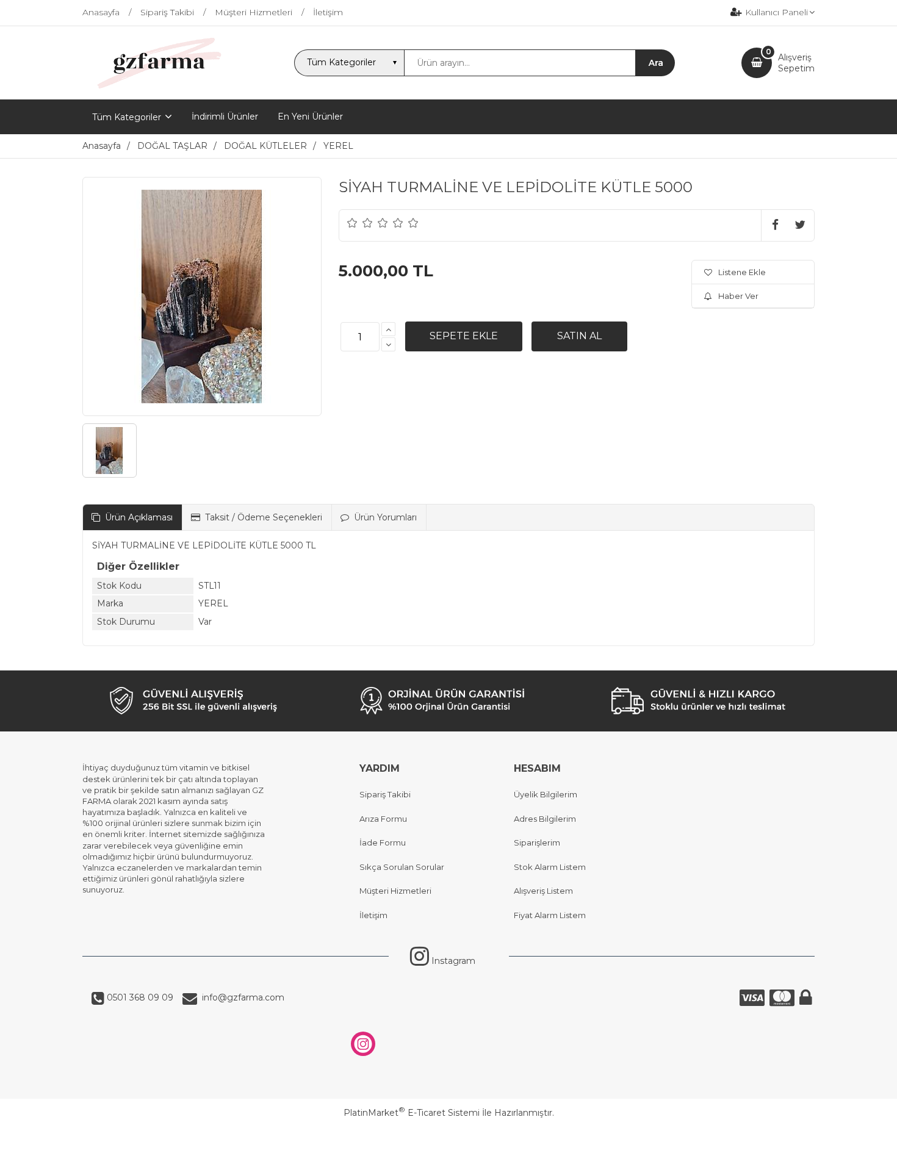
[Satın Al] (579, 336)
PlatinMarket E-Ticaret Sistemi (412, 1112)
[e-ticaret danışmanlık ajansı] (443, 1137)
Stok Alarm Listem (550, 867)
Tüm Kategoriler (126, 117)
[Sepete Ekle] (463, 336)
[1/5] (352, 222)
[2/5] (360, 222)
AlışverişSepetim (796, 63)
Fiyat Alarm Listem (550, 915)
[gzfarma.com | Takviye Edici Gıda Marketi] (155, 88)
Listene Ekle (742, 272)
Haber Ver (738, 296)
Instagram (452, 960)
